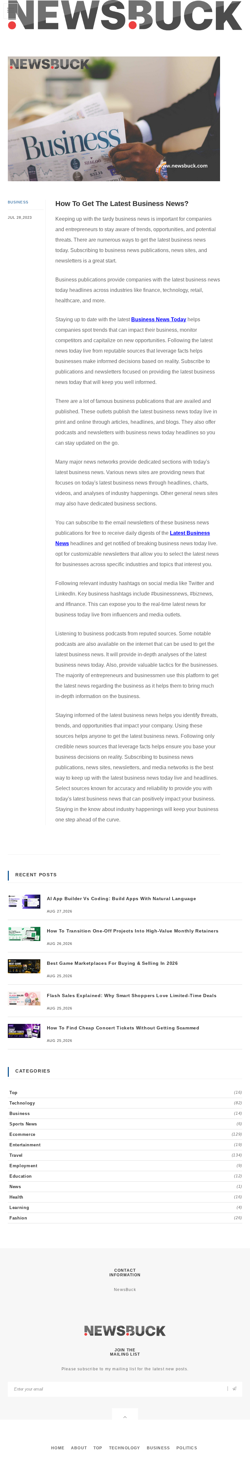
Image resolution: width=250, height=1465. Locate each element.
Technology (125, 1103)
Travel (125, 1155)
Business (18, 202)
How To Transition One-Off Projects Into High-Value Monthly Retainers (133, 930)
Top (125, 1092)
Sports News (125, 1124)
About (79, 1448)
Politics (186, 1448)
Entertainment (125, 1144)
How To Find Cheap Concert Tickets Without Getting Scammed (123, 1027)
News (125, 1186)
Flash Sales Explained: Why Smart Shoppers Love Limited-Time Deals (132, 995)
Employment (125, 1165)
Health (125, 1197)
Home (57, 1448)
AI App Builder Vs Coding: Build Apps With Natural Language (121, 898)
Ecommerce (125, 1134)
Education (125, 1176)
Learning (125, 1207)
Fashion (125, 1218)
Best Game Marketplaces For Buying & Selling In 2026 (112, 963)
